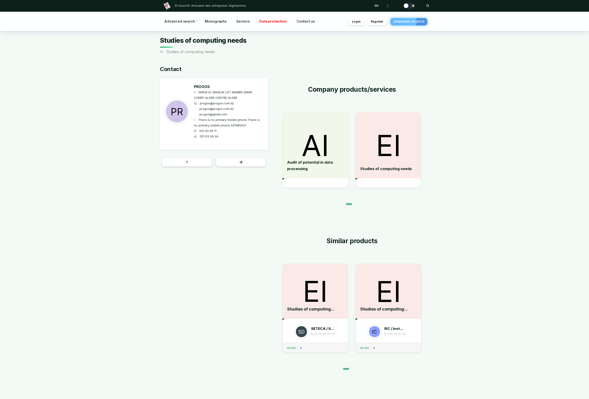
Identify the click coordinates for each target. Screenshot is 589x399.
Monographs (216, 21)
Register (377, 21)
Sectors (243, 21)
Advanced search (179, 21)
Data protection (273, 21)
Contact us (306, 21)
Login (356, 21)
